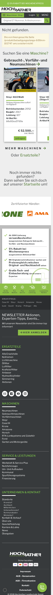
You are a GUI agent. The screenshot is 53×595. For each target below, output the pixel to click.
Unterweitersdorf (11, 510)
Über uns (6, 521)
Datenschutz (25, 590)
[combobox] (25, 20)
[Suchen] (47, 20)
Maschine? (39, 53)
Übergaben (8, 533)
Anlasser (6, 372)
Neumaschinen (10, 410)
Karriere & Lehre (10, 527)
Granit (11, 306)
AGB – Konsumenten (25, 576)
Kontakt (25, 585)
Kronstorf (8, 502)
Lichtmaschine (10, 360)
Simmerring (8, 379)
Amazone (30, 302)
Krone (39, 302)
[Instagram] (25, 393)
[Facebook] (11, 393)
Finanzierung (9, 478)
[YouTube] (18, 393)
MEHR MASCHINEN (24, 148)
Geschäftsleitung (11, 524)
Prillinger (28, 306)
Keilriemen (7, 357)
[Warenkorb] (38, 15)
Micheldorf (8, 515)
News (5, 530)
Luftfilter (6, 366)
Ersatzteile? (30, 155)
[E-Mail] (4, 393)
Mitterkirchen (10, 507)
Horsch (21, 302)
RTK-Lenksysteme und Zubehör (18, 435)
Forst (5, 438)
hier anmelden (34, 332)
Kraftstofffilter (10, 369)
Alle (35, 306)
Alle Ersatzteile (10, 354)
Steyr (13, 302)
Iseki (4, 306)
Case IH (5, 302)
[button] (5, 590)
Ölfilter (5, 363)
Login (32, 15)
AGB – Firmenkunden (25, 581)
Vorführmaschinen (11, 417)
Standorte (7, 499)
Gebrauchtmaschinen (13, 413)
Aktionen (7, 382)
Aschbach (8, 505)
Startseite (32, 184)
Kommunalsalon (11, 512)
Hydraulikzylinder (11, 375)
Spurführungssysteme (13, 475)
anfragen (20, 138)
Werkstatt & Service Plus (15, 463)
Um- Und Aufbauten (12, 469)
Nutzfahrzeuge (10, 466)
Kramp (19, 306)
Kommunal (7, 472)
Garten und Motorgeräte (15, 442)
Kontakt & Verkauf (11, 518)
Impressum (25, 571)
